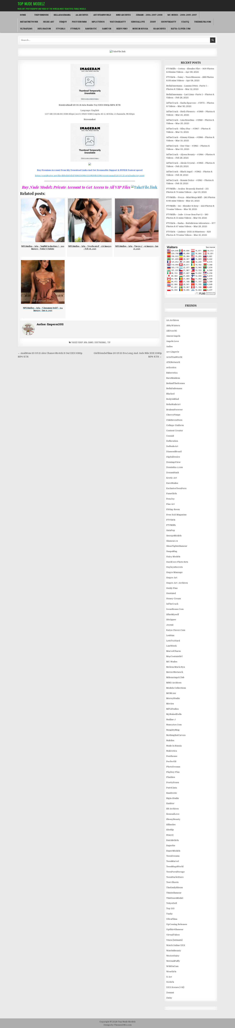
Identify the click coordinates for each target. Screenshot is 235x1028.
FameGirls (171, 493)
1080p (80, 342)
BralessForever (174, 409)
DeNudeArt (172, 446)
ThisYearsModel (174, 898)
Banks (91, 342)
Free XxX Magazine (176, 514)
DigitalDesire (173, 457)
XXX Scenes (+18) (175, 987)
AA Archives (82, 15)
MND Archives (123, 15)
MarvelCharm (173, 651)
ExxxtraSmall (100, 342)
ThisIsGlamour (173, 893)
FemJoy (63, 21)
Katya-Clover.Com (180, 28)
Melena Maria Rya (175, 667)
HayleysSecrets (174, 567)
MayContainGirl (174, 656)
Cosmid (170, 436)
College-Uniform (175, 425)
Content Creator (174, 430)
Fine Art (170, 504)
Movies (170, 703)
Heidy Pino (121, 28)
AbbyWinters (173, 325)
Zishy (153, 21)
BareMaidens (173, 378)
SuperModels (173, 851)
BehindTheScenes (175, 383)
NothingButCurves (176, 735)
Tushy (169, 914)
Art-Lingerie (172, 352)
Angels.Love (172, 341)
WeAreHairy (172, 955)
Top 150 (170, 908)
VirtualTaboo (173, 935)
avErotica (171, 367)
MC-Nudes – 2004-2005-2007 (182, 15)
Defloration (44, 28)
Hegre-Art (48, 21)
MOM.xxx (171, 693)
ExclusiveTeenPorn (176, 488)
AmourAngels (173, 336)
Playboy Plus (173, 772)
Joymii (169, 625)
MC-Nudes (171, 661)
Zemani (170, 992)
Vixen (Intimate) (174, 940)
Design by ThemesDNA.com (118, 1025)
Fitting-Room (173, 509)
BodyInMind (172, 399)
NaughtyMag (173, 730)
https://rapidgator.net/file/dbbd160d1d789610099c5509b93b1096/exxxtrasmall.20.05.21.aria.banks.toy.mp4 (89, 175)
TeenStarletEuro (175, 877)
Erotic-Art (171, 478)
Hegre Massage (174, 572)
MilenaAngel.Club (175, 677)
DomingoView (173, 462)
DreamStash (172, 472)
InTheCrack (172, 604)
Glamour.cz (172, 541)
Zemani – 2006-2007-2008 (149, 15)
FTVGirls (60, 28)
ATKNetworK (173, 362)
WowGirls (171, 971)
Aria (85, 342)
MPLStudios (98, 21)
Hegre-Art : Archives (177, 583)
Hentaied (171, 593)
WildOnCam (172, 966)
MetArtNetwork (29, 21)
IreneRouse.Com (175, 609)
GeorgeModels (174, 535)
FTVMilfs (75, 28)
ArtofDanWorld (102, 15)
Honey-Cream (173, 598)
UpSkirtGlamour (174, 929)
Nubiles (170, 740)
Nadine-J (171, 719)
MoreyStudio (173, 698)
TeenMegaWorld (174, 866)
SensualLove (138, 21)
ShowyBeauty (168, 21)
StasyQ (185, 21)
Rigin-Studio (172, 798)
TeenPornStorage (175, 872)
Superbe (170, 845)
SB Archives (159, 28)
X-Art (169, 977)
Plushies (170, 777)
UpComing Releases (176, 924)
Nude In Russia (140, 28)
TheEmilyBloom (202, 21)
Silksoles (171, 824)
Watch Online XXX (175, 945)
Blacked (170, 394)
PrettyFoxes (172, 782)
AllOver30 (171, 331)
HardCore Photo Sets (177, 562)
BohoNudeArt (173, 404)
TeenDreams (173, 856)
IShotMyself (172, 614)
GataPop (170, 530)
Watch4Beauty (118, 21)
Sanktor (106, 28)
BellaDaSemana (62, 15)
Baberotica (171, 373)
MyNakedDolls (174, 714)
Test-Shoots (172, 882)
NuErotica (171, 751)
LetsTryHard (173, 640)
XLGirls (170, 982)
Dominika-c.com (174, 467)
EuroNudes (172, 483)
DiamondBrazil (174, 451)
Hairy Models (173, 556)
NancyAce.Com (174, 724)
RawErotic (91, 28)
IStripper (171, 619)
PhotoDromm (79, 21)
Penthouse (171, 756)
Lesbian (170, 635)
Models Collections (176, 688)
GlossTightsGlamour (176, 546)
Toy (108, 342)
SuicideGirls (172, 840)
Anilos (169, 346)
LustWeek (171, 646)
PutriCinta (171, 787)
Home (23, 15)
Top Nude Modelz (31, 3)
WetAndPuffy (173, 961)
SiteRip (170, 829)
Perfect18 (171, 761)
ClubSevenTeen (174, 420)
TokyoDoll (171, 903)
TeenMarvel (172, 861)
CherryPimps (173, 415)
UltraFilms (26, 28)
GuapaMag (171, 551)
